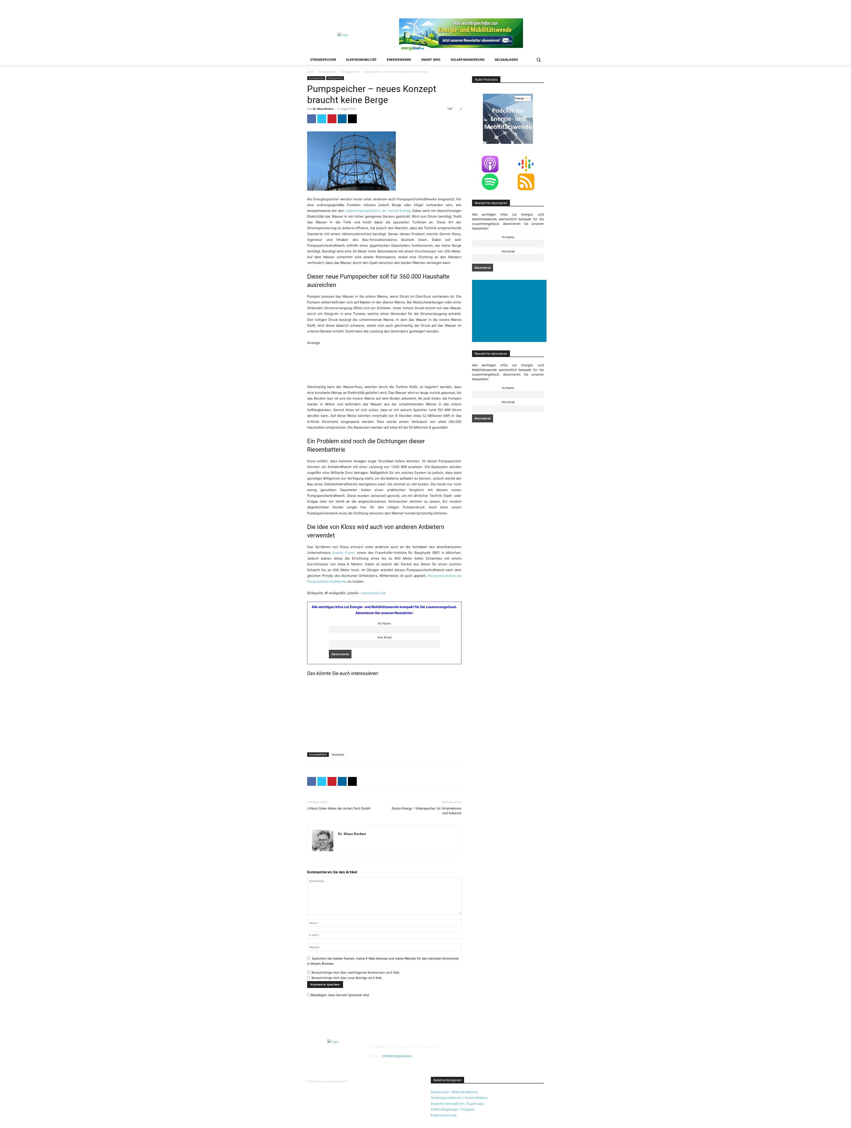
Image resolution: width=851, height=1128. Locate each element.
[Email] (352, 118)
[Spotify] (522, 7)
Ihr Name (384, 623)
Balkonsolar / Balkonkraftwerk (454, 1092)
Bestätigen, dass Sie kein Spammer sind (339, 995)
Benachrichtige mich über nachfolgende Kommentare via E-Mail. (356, 972)
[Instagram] (504, 7)
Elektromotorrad (443, 1115)
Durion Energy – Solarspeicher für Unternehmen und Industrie (426, 810)
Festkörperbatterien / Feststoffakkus (459, 1098)
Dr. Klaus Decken (323, 108)
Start (310, 72)
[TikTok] (529, 7)
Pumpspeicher (350, 72)
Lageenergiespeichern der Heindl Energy (377, 211)
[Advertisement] (378, 364)
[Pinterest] (516, 7)
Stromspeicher (327, 72)
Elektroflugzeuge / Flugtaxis (453, 1109)
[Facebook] (498, 7)
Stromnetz (338, 754)
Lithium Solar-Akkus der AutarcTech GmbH (338, 808)
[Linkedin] (510, 7)
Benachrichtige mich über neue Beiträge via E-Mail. (347, 978)
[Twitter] (535, 7)
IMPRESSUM (380, 1035)
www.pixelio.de (374, 593)
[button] (538, 59)
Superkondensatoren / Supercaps (457, 1103)
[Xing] (541, 7)
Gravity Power (343, 552)
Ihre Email (384, 637)
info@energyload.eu (397, 1056)
